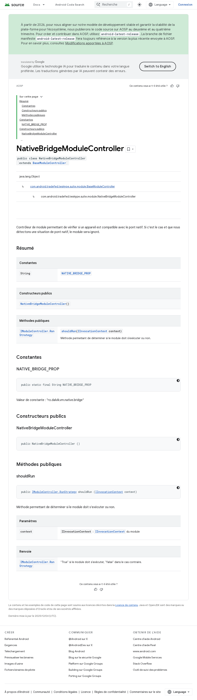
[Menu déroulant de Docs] (45, 4)
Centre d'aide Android (146, 639)
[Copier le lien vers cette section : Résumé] (38, 248)
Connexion (185, 4)
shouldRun (69, 331)
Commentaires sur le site (145, 691)
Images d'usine (14, 663)
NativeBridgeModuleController (43, 304)
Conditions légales (65, 691)
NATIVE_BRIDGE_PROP (76, 273)
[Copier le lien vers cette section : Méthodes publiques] (65, 464)
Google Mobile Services (147, 657)
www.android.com (144, 651)
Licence (86, 691)
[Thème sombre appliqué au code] (178, 380)
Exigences (11, 645)
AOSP (19, 85)
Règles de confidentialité (110, 691)
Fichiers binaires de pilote (20, 669)
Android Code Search (69, 4)
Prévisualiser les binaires (19, 657)
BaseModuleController (49, 163)
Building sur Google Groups (85, 669)
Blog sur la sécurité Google (85, 657)
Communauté (41, 691)
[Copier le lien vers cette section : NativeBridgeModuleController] (76, 428)
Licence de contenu (126, 605)
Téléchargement (15, 651)
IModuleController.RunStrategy (54, 492)
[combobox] (113, 4)
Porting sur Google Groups (85, 676)
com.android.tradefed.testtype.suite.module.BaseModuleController (72, 186)
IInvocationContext (92, 331)
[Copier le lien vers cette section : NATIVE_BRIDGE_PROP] (63, 369)
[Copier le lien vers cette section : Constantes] (45, 357)
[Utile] (172, 86)
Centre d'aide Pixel (144, 645)
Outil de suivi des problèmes (150, 669)
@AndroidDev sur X (81, 645)
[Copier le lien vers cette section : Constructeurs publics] (70, 416)
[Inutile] (178, 86)
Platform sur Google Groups (86, 663)
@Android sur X (78, 639)
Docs (36, 4)
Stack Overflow (142, 663)
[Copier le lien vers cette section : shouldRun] (39, 476)
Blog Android (77, 651)
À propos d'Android (17, 691)
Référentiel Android (17, 639)
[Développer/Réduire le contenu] (41, 96)
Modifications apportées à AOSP (89, 43)
